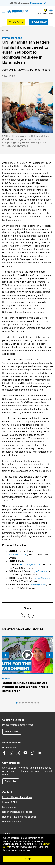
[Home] (17, 11)
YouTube (25, 753)
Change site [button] (36, 2)
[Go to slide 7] (35, 703)
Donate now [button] (11, 731)
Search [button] (39, 13)
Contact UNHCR (11, 802)
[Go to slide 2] (20, 703)
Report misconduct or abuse (17, 812)
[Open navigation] (3, 11)
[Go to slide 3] (23, 703)
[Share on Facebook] (31, 615)
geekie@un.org (42, 578)
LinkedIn (39, 753)
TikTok (32, 753)
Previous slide (5, 655)
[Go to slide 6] (32, 703)
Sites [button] (51, 13)
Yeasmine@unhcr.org (30, 564)
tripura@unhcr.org (17, 554)
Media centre (9, 807)
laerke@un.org (38, 584)
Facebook (4, 753)
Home (5, 30)
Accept (27, 858)
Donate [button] (45, 13)
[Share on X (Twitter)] (23, 615)
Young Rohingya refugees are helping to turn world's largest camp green (25, 686)
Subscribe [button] (10, 781)
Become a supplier (12, 821)
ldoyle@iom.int (39, 571)
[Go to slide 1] (17, 703)
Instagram (11, 753)
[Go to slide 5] (29, 703)
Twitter (18, 753)
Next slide (49, 655)
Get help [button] (40, 22)
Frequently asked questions (17, 797)
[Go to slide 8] (38, 703)
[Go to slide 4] (26, 703)
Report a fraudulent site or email (19, 816)
